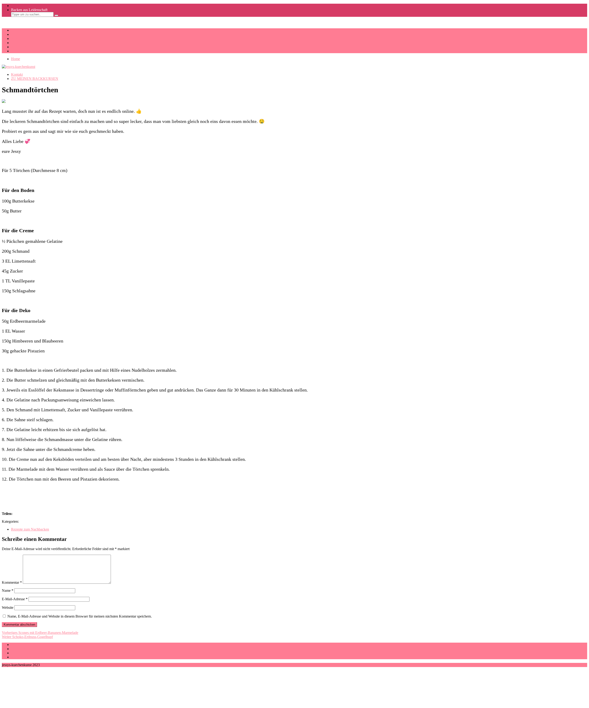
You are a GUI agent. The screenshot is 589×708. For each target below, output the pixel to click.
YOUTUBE (20, 43)
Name (7, 590)
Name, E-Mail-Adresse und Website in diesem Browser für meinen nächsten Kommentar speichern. (79, 616)
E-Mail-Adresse (15, 599)
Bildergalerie (20, 34)
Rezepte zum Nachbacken (30, 529)
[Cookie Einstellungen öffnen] (36, 704)
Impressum (19, 645)
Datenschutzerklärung (27, 649)
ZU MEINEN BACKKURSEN (34, 79)
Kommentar (12, 582)
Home (15, 59)
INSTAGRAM (22, 39)
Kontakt (17, 51)
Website (7, 607)
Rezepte (17, 30)
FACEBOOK (21, 47)
